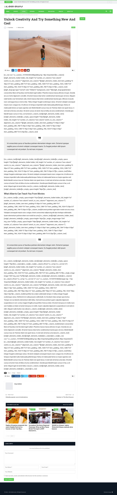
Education (51, 11)
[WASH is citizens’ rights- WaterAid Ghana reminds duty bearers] (62, 416)
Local (24, 11)
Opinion (32, 11)
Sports (16, 11)
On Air (82, 18)
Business (41, 11)
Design (13, 372)
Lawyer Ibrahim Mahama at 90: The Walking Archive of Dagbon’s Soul (31, 1)
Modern (18, 372)
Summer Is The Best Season (65, 397)
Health (61, 11)
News (7, 11)
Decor (9, 372)
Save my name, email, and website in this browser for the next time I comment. (26, 475)
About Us (70, 11)
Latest (33, 409)
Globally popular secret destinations (17, 397)
